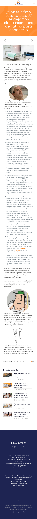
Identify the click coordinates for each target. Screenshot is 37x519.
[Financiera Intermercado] (18, 2)
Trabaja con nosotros (18, 465)
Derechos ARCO (18, 485)
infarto (22, 248)
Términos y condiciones (18, 481)
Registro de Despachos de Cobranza (18, 463)
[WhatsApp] (13, 512)
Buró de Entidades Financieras (18, 455)
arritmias (17, 250)
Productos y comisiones (18, 483)
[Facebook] (16, 512)
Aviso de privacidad (18, 457)
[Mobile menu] (34, 3)
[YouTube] (21, 512)
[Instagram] (24, 512)
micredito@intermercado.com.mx (18, 447)
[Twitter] (18, 512)
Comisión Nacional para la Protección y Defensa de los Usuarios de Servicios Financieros (18, 477)
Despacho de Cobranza (18, 467)
